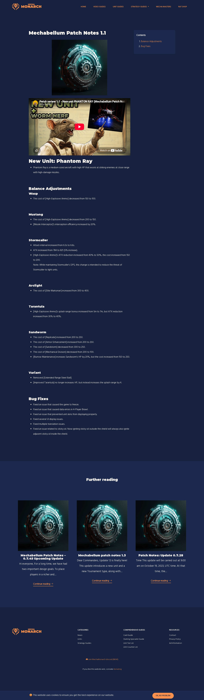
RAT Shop (182, 6)
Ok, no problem (163, 695)
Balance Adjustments (151, 41)
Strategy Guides (84, 643)
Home (83, 6)
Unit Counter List (130, 647)
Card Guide (128, 635)
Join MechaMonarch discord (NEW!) (103, 659)
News (80, 635)
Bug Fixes (145, 46)
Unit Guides (118, 6)
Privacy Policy (175, 639)
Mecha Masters (163, 6)
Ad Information (175, 643)
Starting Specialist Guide (133, 639)
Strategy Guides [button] (139, 6)
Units (80, 639)
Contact (172, 635)
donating (118, 669)
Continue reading (42, 584)
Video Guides (99, 6)
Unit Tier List (128, 643)
